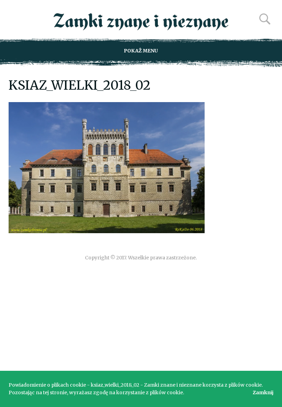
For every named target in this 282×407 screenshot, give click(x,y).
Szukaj (264, 19)
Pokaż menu (141, 51)
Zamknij (263, 392)
